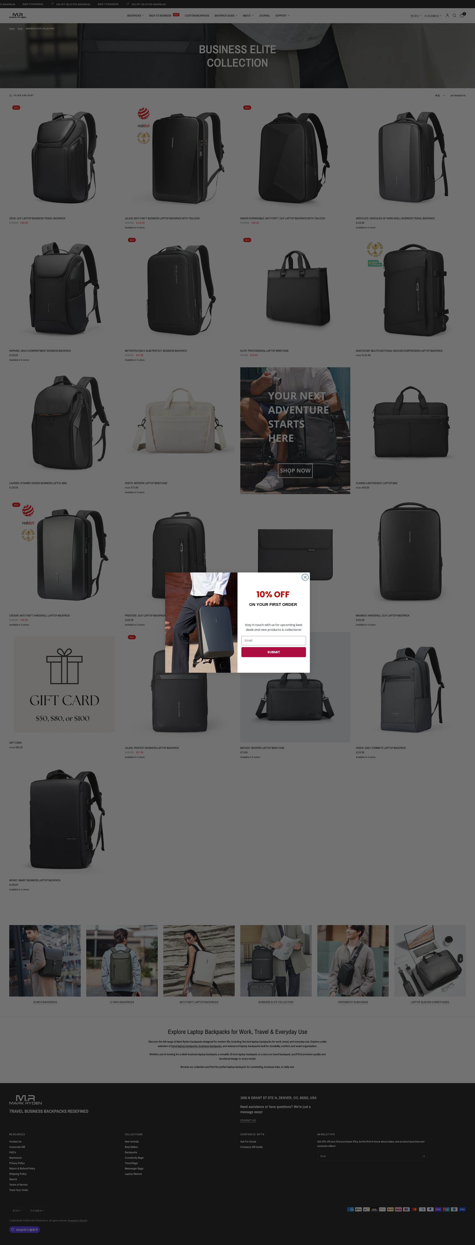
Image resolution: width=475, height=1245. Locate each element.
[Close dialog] (305, 577)
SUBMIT (273, 652)
